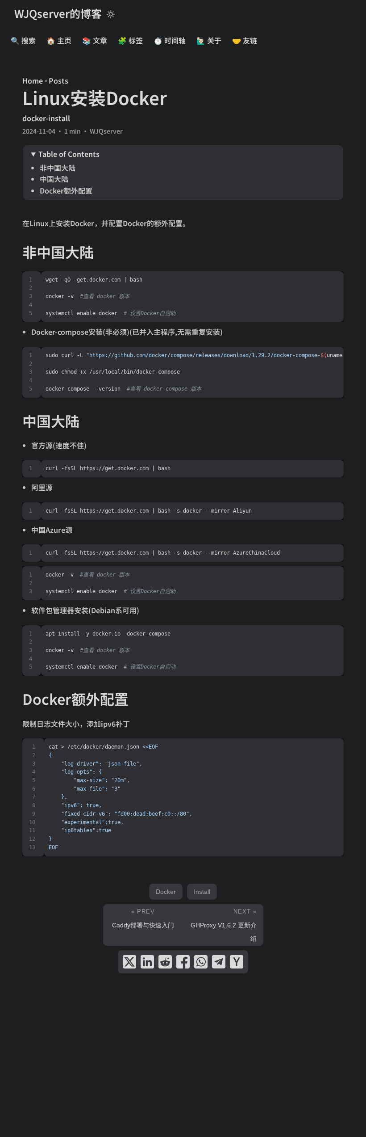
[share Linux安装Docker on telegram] (218, 962)
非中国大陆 (57, 167)
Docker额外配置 (66, 190)
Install (202, 891)
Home (32, 80)
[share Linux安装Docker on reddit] (165, 962)
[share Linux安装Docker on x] (129, 962)
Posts (58, 80)
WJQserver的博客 (58, 13)
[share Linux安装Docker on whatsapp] (201, 962)
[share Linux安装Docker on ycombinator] (236, 962)
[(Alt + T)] (110, 13)
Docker (166, 891)
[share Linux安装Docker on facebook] (183, 962)
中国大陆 (54, 178)
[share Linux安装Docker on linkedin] (147, 962)
